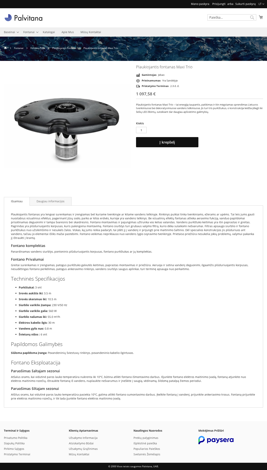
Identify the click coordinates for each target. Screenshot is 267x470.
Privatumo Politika (15, 438)
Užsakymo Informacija (83, 438)
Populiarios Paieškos (147, 449)
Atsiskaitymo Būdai (81, 443)
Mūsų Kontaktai (79, 454)
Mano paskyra (200, 4)
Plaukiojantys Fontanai (64, 48)
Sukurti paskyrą (245, 4)
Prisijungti (219, 4)
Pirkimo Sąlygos (14, 449)
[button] (261, 4)
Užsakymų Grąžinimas (83, 449)
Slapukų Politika (14, 443)
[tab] (17, 201)
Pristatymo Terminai (17, 454)
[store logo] (23, 18)
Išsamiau (17, 201)
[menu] (133, 32)
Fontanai (19, 48)
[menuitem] (10, 32)
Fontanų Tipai (38, 48)
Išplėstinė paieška (145, 443)
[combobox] (231, 17)
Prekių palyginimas (146, 438)
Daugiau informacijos (51, 201)
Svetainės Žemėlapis (147, 454)
